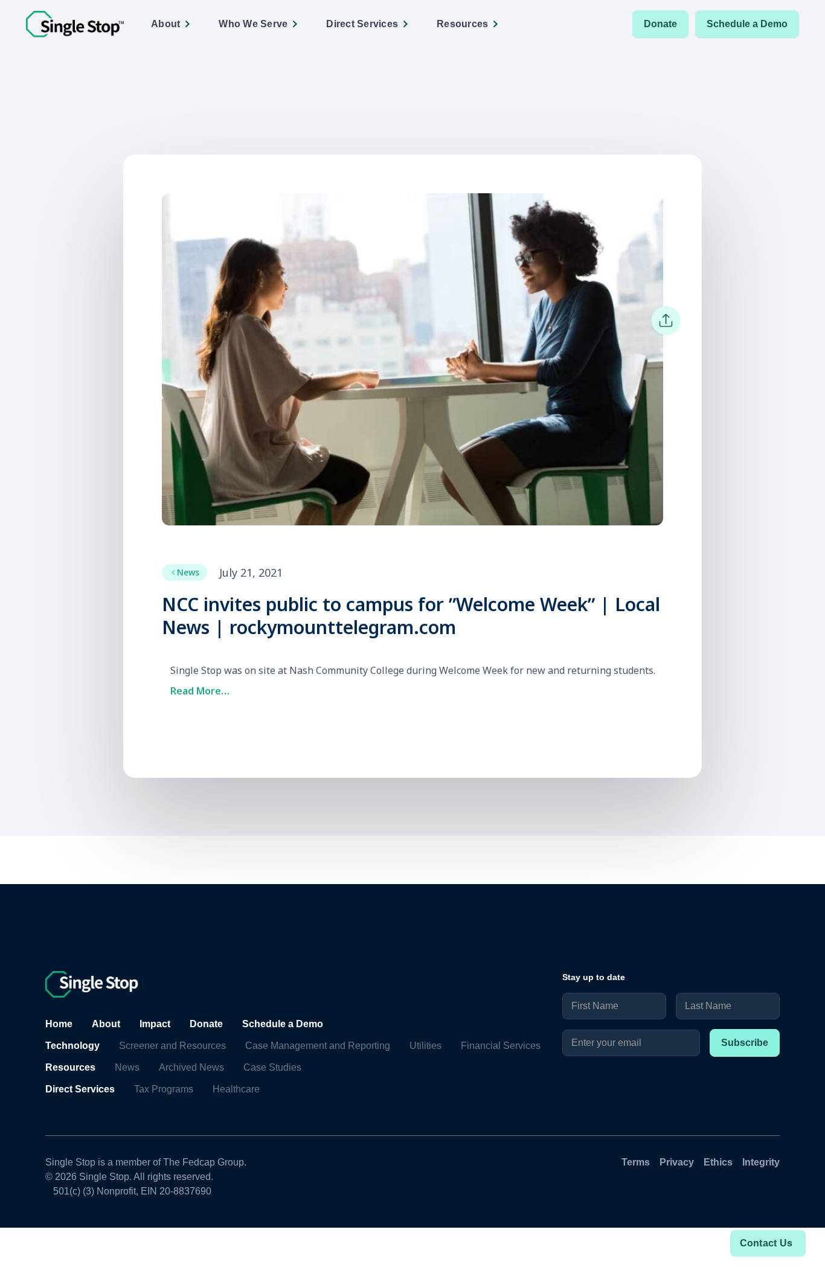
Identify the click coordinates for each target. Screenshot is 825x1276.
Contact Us (766, 1243)
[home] (75, 24)
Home (58, 1024)
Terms (635, 1162)
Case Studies (272, 1067)
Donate (660, 24)
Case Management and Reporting (317, 1045)
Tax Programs (163, 1089)
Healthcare (236, 1089)
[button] (174, 24)
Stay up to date (593, 977)
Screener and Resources (172, 1045)
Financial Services (501, 1045)
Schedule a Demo (747, 24)
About (106, 1024)
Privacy (677, 1162)
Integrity (761, 1162)
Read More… (200, 690)
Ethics (718, 1162)
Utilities (425, 1045)
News (127, 1067)
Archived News (191, 1067)
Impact (155, 1024)
